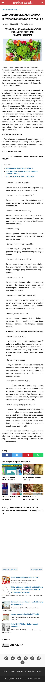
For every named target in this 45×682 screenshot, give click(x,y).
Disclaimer (20, 671)
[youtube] (19, 658)
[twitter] (17, 455)
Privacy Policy (29, 671)
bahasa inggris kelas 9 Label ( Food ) (25, 614)
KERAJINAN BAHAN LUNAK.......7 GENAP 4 (20, 177)
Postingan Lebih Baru (10, 569)
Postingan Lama (36, 569)
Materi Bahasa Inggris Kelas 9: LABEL (25, 577)
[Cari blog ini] (42, 2)
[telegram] (22, 662)
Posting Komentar (27, 24)
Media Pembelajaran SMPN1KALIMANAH (28, 679)
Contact (12, 671)
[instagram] (26, 658)
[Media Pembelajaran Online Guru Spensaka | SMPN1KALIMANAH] (22, 2)
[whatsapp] (38, 455)
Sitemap (38, 671)
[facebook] (7, 455)
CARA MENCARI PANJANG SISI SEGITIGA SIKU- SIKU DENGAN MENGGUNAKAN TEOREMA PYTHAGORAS (27, 589)
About (6, 671)
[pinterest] (27, 455)
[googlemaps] (39, 658)
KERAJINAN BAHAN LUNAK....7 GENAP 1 (19, 168)
